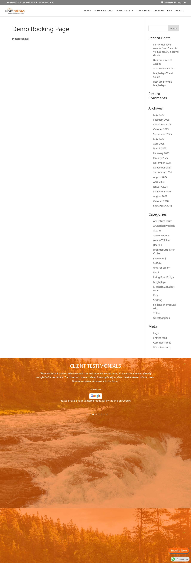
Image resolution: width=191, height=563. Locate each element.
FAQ (169, 10)
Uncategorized (161, 318)
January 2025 (160, 158)
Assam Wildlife (161, 240)
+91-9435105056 (30, 2)
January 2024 (160, 186)
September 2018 (162, 206)
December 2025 (162, 124)
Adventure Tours (162, 221)
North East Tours (103, 10)
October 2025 (161, 129)
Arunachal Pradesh (164, 225)
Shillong (157, 300)
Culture (157, 263)
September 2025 (162, 134)
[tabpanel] (95, 388)
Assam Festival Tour (164, 68)
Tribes (156, 313)
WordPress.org (161, 347)
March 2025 (160, 148)
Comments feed (162, 342)
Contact (179, 10)
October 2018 (161, 201)
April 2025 (158, 143)
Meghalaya (159, 282)
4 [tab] (96, 415)
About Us (159, 10)
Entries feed (160, 337)
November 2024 (162, 167)
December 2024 (162, 162)
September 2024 (162, 172)
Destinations (123, 10)
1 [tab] (88, 415)
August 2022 (160, 196)
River (156, 295)
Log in (156, 333)
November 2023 (162, 191)
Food (156, 272)
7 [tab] (105, 415)
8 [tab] (108, 415)
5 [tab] (99, 415)
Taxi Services (144, 10)
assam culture (161, 235)
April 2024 (158, 182)
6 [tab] (102, 415)
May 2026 (158, 115)
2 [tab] (91, 415)
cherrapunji (159, 258)
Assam (157, 230)
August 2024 (160, 177)
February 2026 (161, 119)
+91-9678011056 (46, 2)
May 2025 (158, 138)
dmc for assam (161, 267)
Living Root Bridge (163, 277)
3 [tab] (94, 415)
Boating (157, 245)
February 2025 (161, 153)
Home (87, 10)
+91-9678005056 (14, 2)
